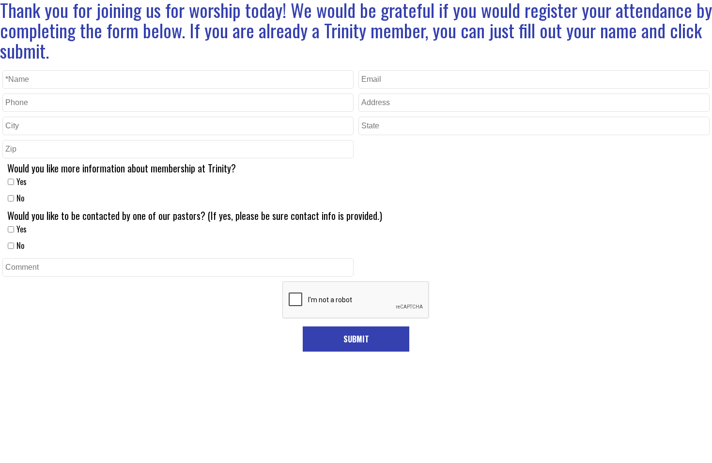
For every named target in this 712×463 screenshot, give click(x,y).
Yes (21, 181)
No (20, 198)
